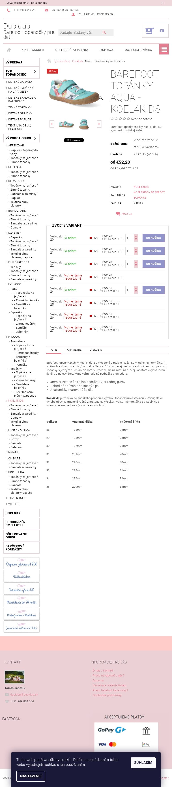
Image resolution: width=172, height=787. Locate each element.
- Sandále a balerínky (21, 386)
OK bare (14, 458)
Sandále (16, 443)
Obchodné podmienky (72, 50)
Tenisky (16, 267)
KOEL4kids (141, 187)
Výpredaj (14, 62)
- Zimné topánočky (26, 300)
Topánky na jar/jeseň (24, 158)
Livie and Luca (19, 430)
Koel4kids (16, 400)
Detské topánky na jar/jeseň (20, 89)
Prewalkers (18, 341)
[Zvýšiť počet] (136, 236)
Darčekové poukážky (15, 547)
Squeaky (16, 312)
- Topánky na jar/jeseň (22, 317)
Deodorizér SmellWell (15, 523)
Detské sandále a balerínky (22, 99)
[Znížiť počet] (136, 240)
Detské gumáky (20, 113)
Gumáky (16, 227)
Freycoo (14, 284)
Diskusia (96, 349)
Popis (54, 349)
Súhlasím (143, 763)
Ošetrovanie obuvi (17, 535)
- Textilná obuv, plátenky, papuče (25, 393)
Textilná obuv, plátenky (19, 127)
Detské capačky (20, 81)
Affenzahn (16, 145)
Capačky (16, 237)
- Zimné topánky (25, 323)
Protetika (16, 472)
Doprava (106, 50)
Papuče (16, 198)
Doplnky (13, 513)
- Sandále (20, 327)
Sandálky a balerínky (24, 223)
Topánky (16, 368)
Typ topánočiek (32, 50)
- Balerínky (21, 331)
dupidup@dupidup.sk (24, 694)
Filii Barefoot (18, 262)
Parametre (74, 349)
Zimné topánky (19, 107)
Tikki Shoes (17, 498)
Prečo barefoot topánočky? (110, 690)
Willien (13, 504)
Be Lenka (15, 167)
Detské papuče (19, 119)
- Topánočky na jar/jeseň (24, 294)
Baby (14, 289)
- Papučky (20, 364)
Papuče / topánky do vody (24, 151)
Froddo (14, 336)
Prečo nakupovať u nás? (108, 675)
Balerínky (17, 447)
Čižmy (15, 439)
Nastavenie (30, 776)
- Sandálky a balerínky (22, 306)
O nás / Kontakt (103, 670)
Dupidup (28, 31)
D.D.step (14, 232)
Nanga (13, 452)
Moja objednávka (138, 50)
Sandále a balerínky (23, 194)
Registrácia (105, 14)
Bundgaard (17, 210)
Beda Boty (16, 181)
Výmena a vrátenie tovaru (110, 685)
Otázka (127, 214)
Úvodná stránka (9, 50)
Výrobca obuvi (18, 138)
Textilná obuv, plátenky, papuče (21, 255)
